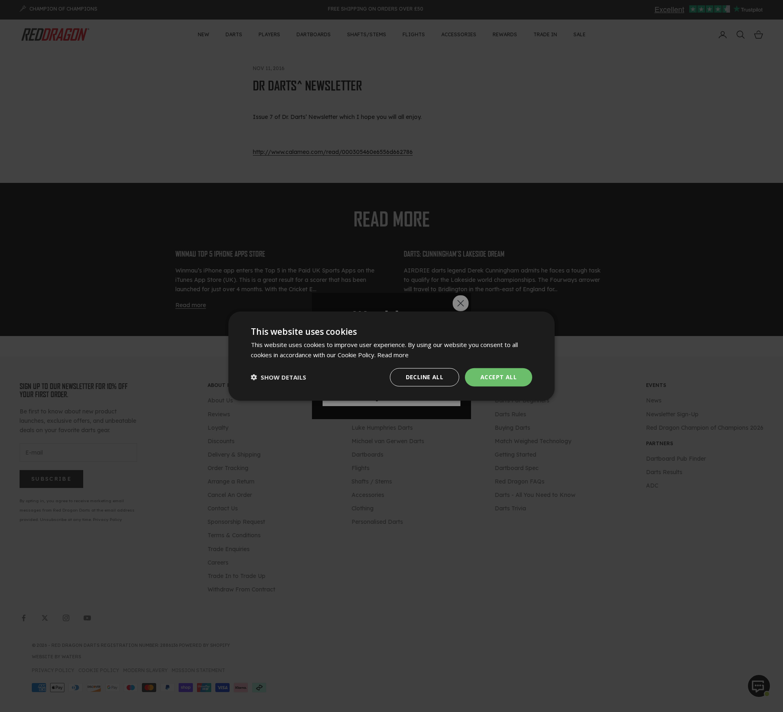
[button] (278, 377)
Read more (393, 355)
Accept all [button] (498, 377)
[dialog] (391, 356)
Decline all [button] (424, 377)
